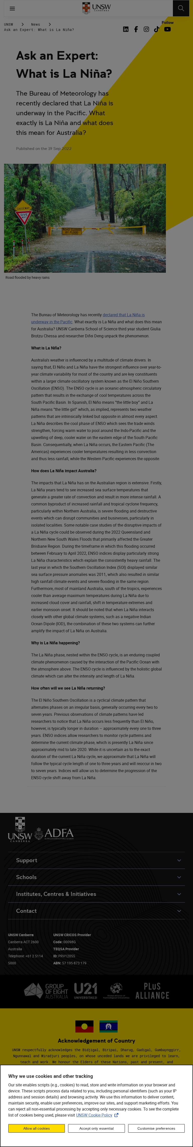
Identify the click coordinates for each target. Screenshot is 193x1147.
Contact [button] (26, 911)
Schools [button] (26, 877)
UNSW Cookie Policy (98, 1115)
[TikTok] (156, 29)
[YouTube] (167, 29)
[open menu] (12, 8)
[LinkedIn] (126, 29)
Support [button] (26, 860)
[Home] (96, 8)
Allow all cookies (36, 1128)
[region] (96, 1106)
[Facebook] (136, 29)
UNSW (8, 24)
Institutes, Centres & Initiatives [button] (56, 894)
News (35, 24)
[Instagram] (146, 29)
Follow (168, 23)
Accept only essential (96, 1128)
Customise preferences (156, 1128)
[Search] (181, 8)
